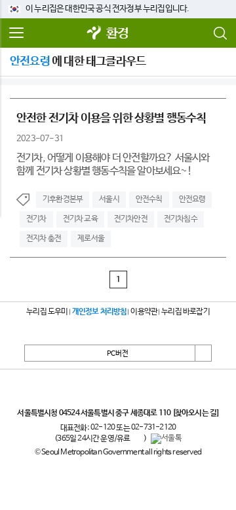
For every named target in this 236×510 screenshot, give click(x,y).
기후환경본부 (63, 199)
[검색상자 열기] (219, 33)
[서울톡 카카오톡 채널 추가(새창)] (166, 439)
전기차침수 (180, 219)
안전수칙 (149, 199)
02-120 (102, 427)
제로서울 (90, 238)
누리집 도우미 (47, 311)
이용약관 (143, 311)
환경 (117, 33)
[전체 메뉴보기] (16, 33)
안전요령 (192, 199)
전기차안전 (131, 219)
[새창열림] (94, 33)
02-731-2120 (153, 427)
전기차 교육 (80, 219)
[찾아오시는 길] (195, 413)
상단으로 (203, 353)
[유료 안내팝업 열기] (137, 439)
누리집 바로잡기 (185, 311)
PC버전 (117, 354)
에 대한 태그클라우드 (78, 61)
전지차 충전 (43, 238)
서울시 (109, 199)
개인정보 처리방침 (99, 311)
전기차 (36, 219)
